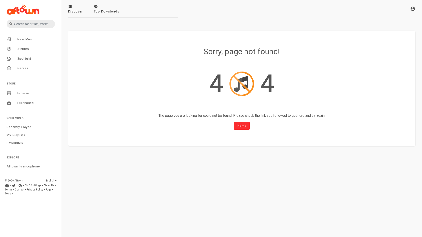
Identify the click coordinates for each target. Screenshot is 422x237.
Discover (75, 11)
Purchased (25, 103)
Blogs (37, 185)
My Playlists (16, 135)
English (50, 180)
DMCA (28, 185)
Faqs (48, 189)
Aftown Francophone (23, 166)
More (8, 193)
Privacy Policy (35, 189)
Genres (22, 68)
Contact (19, 189)
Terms (9, 189)
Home (241, 125)
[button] (31, 24)
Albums (22, 49)
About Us (49, 185)
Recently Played (19, 127)
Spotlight (23, 59)
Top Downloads (106, 11)
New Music (25, 39)
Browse (22, 93)
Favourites (15, 143)
